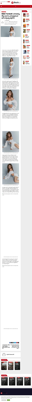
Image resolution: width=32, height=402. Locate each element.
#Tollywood (6, 24)
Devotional (27, 40)
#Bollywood (15, 21)
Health (28, 24)
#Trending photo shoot (12, 24)
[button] (15, 6)
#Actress (11, 21)
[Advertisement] (10, 44)
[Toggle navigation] (30, 6)
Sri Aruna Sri (7, 20)
